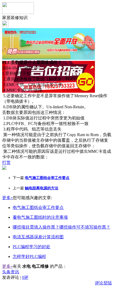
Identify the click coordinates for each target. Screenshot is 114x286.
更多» (7, 197)
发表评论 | (15, 277)
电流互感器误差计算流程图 (38, 237)
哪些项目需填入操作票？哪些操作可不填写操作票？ (61, 227)
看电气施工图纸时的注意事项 (40, 217)
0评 (25, 277)
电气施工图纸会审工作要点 (38, 207)
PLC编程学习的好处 (31, 246)
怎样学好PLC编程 (29, 256)
